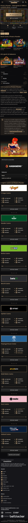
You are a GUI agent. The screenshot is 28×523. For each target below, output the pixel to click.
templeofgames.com (20, 520)
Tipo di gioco (4, 81)
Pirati (2, 33)
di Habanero (14, 7)
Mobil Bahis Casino (7, 374)
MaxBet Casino (6, 223)
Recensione (20, 27)
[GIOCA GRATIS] (6, 42)
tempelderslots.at (11, 520)
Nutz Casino (5, 404)
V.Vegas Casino (6, 193)
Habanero (3, 90)
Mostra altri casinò (14, 454)
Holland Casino (6, 434)
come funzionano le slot (16, 131)
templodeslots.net (23, 521)
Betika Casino (5, 253)
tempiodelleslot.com (13, 521)
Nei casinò (18, 109)
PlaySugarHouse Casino (8, 344)
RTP (2, 76)
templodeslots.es (4, 521)
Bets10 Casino (5, 283)
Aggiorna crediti (14, 28)
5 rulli (6, 33)
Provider (3, 72)
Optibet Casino (6, 314)
